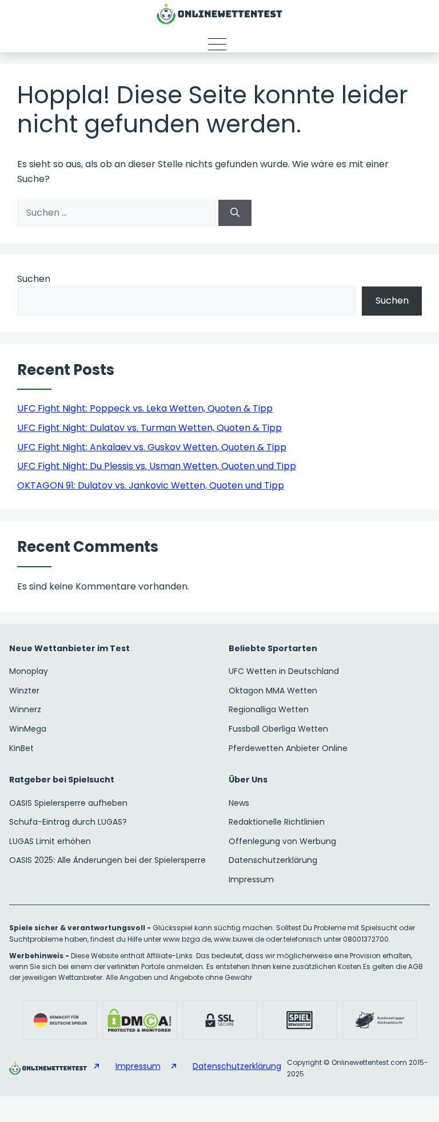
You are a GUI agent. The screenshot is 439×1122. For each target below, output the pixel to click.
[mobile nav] (219, 44)
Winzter (24, 690)
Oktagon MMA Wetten (273, 690)
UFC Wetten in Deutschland (284, 671)
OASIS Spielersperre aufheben (68, 803)
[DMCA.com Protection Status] (139, 1020)
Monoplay (28, 671)
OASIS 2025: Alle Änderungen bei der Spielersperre (107, 860)
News (239, 803)
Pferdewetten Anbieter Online (288, 748)
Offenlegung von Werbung (282, 841)
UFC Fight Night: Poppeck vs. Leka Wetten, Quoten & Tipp (145, 408)
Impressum (251, 879)
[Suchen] (235, 213)
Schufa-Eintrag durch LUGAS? (68, 822)
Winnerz (25, 709)
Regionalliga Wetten (269, 709)
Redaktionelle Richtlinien (277, 822)
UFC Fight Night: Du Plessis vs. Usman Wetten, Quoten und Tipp (156, 466)
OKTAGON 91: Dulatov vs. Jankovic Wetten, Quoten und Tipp (150, 485)
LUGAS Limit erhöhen (50, 841)
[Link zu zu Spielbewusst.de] (299, 1019)
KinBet (21, 748)
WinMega (27, 728)
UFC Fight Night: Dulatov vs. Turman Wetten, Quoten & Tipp (149, 427)
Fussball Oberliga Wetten (278, 728)
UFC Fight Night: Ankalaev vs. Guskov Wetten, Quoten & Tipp (151, 447)
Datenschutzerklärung (273, 860)
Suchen (33, 278)
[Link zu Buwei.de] (379, 1019)
